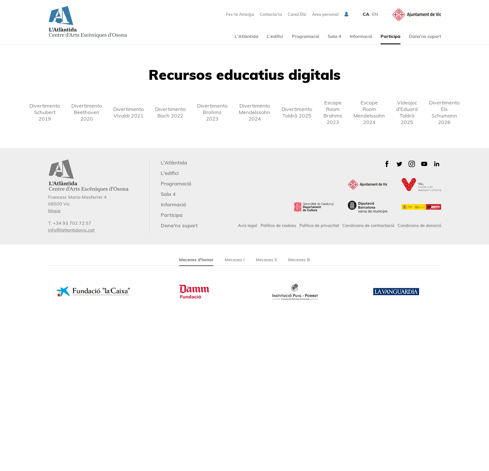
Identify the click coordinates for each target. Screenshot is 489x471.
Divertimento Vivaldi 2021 (128, 112)
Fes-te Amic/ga (240, 14)
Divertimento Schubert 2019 (44, 112)
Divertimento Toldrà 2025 (297, 112)
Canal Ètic (297, 14)
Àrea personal (325, 14)
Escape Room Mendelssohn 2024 (369, 112)
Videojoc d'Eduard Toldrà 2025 (407, 112)
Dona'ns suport (425, 36)
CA (366, 14)
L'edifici (275, 36)
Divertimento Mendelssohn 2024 (254, 112)
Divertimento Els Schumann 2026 (444, 112)
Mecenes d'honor (196, 259)
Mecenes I (234, 259)
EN (375, 14)
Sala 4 (334, 36)
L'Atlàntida (246, 36)
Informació (361, 36)
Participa (390, 36)
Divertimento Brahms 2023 (212, 112)
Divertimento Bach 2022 (170, 112)
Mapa (54, 210)
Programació (305, 36)
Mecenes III (299, 259)
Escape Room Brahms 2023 (332, 112)
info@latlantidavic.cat (71, 230)
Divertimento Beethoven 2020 (86, 112)
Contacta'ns (271, 14)
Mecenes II (266, 259)
